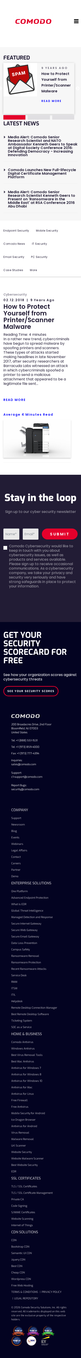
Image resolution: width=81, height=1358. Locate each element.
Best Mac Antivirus (22, 1061)
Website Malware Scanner (27, 1158)
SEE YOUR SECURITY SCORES (30, 691)
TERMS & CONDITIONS (24, 1292)
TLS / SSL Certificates (24, 1186)
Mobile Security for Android (28, 1113)
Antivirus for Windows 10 (26, 1081)
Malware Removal (22, 1139)
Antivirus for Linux (22, 1094)
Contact (16, 857)
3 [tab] (63, 117)
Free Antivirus (19, 1107)
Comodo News (14, 244)
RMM (14, 982)
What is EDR (18, 904)
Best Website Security (24, 1165)
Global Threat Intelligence (27, 910)
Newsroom (18, 824)
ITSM (14, 988)
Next (77, 88)
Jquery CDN (18, 1259)
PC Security (39, 257)
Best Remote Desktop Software (30, 1014)
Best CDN (16, 1266)
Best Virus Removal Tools (27, 1055)
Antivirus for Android (24, 1126)
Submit (60, 534)
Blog (14, 831)
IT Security (39, 244)
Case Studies (13, 270)
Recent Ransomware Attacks (28, 969)
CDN (13, 1240)
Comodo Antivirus (22, 1042)
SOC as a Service (21, 1027)
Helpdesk (16, 1001)
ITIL (13, 995)
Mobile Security (47, 230)
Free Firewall (19, 1100)
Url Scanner (18, 1145)
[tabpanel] (38, 85)
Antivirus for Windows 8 (26, 1074)
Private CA (17, 1199)
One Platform (19, 891)
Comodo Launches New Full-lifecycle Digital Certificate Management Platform (42, 173)
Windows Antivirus (23, 1048)
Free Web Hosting (22, 1285)
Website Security (21, 1152)
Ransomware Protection (26, 962)
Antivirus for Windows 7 (26, 1068)
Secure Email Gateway (25, 936)
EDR (13, 1171)
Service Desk (19, 975)
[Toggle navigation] (76, 21)
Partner (15, 870)
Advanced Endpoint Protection (29, 898)
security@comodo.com (25, 789)
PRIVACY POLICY (51, 1292)
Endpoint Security (16, 230)
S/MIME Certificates (23, 1212)
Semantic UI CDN (21, 1253)
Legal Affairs (19, 850)
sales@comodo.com (23, 764)
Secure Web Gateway (24, 930)
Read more (51, 101)
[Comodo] (34, 21)
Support (16, 818)
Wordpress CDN (21, 1279)
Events (15, 837)
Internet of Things (22, 1225)
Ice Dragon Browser (23, 1120)
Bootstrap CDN (20, 1246)
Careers (16, 863)
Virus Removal (20, 1132)
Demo (14, 876)
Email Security (13, 257)
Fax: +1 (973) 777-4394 (25, 753)
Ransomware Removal (25, 956)
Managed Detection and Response (32, 917)
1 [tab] (14, 117)
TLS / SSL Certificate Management (32, 1193)
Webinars (17, 844)
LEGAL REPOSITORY (26, 1298)
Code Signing (19, 1206)
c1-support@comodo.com (26, 777)
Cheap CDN (18, 1272)
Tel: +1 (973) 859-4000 (25, 747)
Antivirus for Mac (21, 1087)
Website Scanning (22, 1219)
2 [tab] (39, 117)
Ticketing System (21, 1020)
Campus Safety (20, 949)
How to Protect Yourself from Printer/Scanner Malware (28, 316)
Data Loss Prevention (24, 943)
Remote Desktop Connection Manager (34, 1008)
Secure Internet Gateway (26, 923)
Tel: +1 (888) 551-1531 (24, 740)
